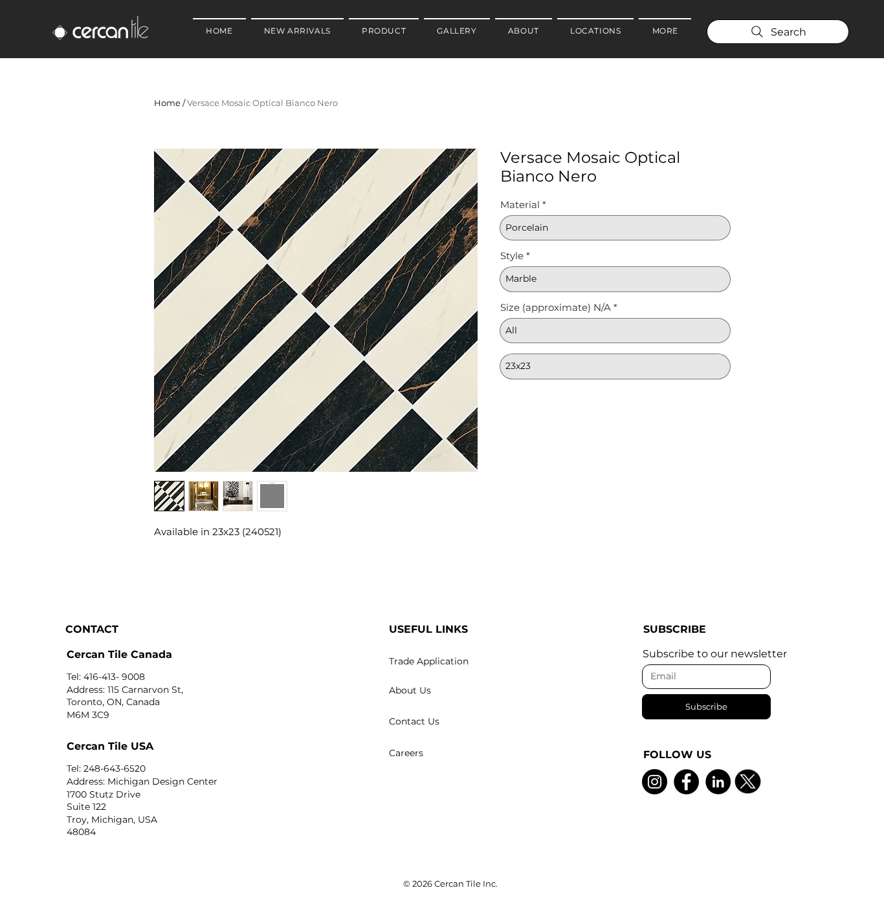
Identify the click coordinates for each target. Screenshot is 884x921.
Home (167, 103)
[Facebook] (686, 781)
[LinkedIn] (718, 781)
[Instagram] (654, 781)
